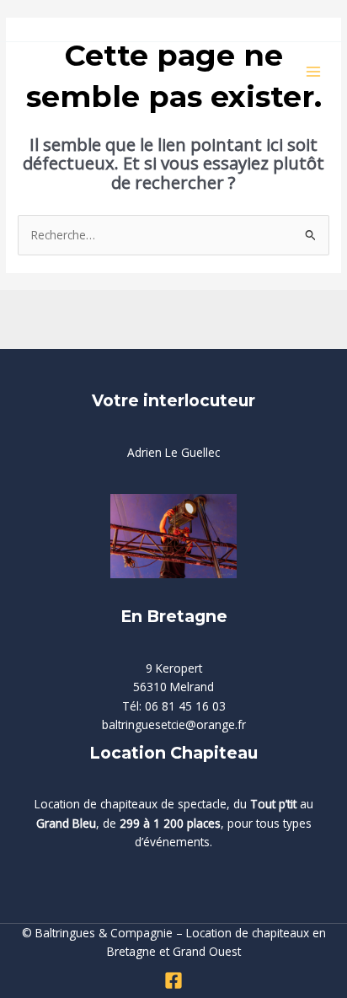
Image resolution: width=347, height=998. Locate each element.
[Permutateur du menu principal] (313, 72)
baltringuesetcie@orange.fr (174, 724)
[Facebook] (173, 980)
